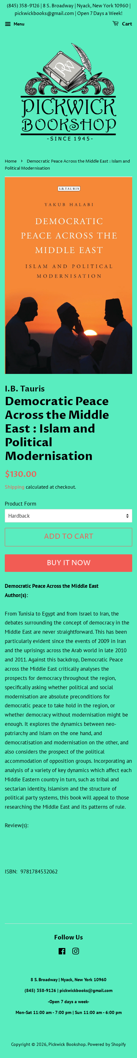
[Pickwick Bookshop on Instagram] (75, 952)
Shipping (15, 487)
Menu (18, 24)
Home (11, 161)
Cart (126, 24)
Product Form (20, 503)
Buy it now (68, 563)
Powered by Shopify (107, 1044)
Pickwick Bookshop (67, 1044)
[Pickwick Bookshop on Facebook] (62, 952)
